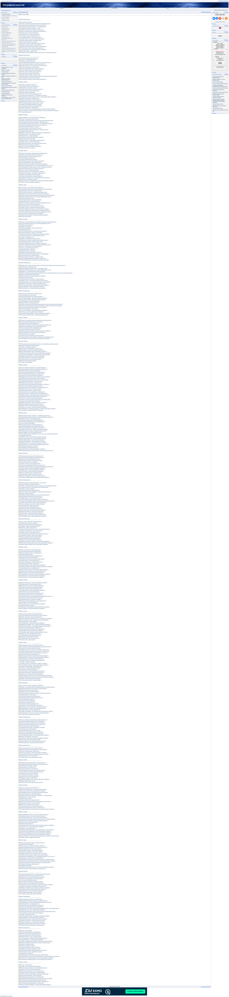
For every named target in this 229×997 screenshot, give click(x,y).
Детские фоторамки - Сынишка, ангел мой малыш (32, 357)
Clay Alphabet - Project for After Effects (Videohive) (32, 912)
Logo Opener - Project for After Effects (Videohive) (32, 410)
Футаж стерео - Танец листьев (28, 639)
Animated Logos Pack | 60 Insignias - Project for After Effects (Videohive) (37, 884)
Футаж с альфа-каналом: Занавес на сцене (218, 97)
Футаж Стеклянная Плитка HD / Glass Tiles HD (31, 154)
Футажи (3, 46)
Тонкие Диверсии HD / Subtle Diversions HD (31, 635)
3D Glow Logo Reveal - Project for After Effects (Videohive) (34, 918)
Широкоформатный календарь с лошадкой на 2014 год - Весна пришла (37, 829)
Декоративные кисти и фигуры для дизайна (31, 599)
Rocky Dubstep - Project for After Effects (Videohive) (32, 171)
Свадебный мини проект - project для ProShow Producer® (34, 817)
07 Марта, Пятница (23, 785)
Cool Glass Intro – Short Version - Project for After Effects (33, 706)
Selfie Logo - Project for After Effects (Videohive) (31, 508)
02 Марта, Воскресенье (24, 927)
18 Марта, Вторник (23, 453)
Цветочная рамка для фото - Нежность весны (31, 899)
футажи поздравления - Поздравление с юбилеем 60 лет (220, 86)
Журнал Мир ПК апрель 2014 (27, 157)
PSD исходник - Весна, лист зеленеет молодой (31, 782)
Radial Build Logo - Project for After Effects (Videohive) (33, 909)
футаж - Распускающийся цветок (28, 59)
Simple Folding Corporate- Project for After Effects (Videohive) (34, 544)
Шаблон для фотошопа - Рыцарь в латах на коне (32, 29)
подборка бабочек (6, 93)
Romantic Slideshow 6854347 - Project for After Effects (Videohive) (35, 313)
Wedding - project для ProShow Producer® (30, 526)
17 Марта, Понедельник (24, 479)
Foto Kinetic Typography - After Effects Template (31, 460)
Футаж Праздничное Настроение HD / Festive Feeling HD (34, 615)
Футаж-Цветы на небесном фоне (28, 266)
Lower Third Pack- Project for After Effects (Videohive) (33, 468)
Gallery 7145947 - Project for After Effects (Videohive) (32, 405)
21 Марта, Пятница (23, 341)
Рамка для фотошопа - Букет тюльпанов (30, 947)
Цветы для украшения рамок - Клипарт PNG (31, 627)
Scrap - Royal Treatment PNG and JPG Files (31, 146)
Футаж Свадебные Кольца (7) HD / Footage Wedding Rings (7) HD (36, 202)
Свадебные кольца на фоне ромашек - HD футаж (32, 160)
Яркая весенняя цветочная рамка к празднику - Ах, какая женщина (36, 795)
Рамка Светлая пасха (26, 435)
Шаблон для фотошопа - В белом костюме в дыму (32, 558)
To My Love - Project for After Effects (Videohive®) (32, 311)
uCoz (11, 996)
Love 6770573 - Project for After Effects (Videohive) (32, 213)
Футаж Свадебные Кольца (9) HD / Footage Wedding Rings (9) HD (36, 196)
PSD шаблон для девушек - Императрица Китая (32, 771)
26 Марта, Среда (22, 184)
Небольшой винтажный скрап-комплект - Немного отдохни (34, 129)
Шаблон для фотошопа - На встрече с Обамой (31, 89)
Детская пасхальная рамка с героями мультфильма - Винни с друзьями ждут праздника (41, 305)
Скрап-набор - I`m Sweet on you (28, 767)
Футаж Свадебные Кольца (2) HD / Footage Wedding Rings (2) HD (36, 244)
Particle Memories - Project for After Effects (30, 709)
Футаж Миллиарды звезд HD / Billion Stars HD (31, 105)
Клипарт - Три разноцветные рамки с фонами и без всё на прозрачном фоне (38, 485)
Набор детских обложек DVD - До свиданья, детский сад (34, 95)
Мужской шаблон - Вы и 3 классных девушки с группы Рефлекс (35, 282)
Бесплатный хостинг (5, 996)
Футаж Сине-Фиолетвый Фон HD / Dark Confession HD (33, 600)
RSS (227, 10)
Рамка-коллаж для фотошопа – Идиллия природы (32, 278)
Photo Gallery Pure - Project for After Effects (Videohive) (33, 288)
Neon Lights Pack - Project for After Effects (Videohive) (33, 603)
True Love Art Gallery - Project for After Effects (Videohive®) (34, 310)
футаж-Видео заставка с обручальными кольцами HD (33, 79)
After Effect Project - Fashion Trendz (29, 50)
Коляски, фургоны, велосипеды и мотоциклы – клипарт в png (35, 651)
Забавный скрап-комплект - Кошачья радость (31, 381)
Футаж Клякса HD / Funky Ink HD (28, 295)
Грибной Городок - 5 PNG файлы (28, 694)
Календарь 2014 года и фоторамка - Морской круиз (32, 391)
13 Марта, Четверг (23, 611)
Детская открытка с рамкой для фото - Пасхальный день (34, 393)
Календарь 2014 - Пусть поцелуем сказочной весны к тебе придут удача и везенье (40, 835)
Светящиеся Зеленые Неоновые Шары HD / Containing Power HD (36, 646)
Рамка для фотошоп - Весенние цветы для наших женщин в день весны (37, 809)
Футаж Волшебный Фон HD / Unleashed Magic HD (32, 426)
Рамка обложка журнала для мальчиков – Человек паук (33, 396)
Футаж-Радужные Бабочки (27, 823)
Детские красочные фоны (27, 277)
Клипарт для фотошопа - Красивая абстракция (31, 587)
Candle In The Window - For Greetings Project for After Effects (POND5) (37, 711)
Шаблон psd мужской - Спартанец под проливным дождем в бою (36, 324)
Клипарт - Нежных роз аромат (28, 661)
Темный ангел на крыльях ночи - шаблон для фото (32, 101)
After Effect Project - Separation (28, 249)
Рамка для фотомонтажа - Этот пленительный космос (33, 326)
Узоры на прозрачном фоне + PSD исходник (31, 293)
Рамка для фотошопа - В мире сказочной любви (32, 511)
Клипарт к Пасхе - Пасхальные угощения (30, 134)
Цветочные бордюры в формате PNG (29, 703)
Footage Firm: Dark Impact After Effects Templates (32, 137)
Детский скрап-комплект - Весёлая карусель (31, 975)
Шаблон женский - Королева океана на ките (31, 584)
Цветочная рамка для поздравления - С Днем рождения (34, 749)
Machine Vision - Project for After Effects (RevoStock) (32, 877)
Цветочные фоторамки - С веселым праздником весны (33, 789)
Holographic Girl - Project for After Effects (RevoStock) (33, 575)
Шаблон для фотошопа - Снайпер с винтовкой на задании (34, 429)
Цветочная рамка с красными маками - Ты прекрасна (33, 482)
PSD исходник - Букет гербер (27, 333)
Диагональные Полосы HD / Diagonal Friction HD (32, 645)
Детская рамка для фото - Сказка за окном (31, 390)
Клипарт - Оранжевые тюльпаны (28, 84)
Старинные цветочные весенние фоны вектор (31, 697)
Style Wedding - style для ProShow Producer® (31, 432)
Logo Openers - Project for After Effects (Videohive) (32, 883)
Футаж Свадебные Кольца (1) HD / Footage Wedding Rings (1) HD (36, 269)
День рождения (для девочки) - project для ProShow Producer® (35, 529)
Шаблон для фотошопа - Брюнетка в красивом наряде (33, 283)
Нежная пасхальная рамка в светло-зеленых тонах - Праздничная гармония (38, 52)
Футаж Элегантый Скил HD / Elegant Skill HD (31, 536)
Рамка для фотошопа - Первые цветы (29, 864)
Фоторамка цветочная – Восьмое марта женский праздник (34, 792)
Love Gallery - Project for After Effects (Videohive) (32, 187)
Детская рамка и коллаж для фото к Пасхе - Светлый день (34, 499)
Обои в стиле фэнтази (7, 85)
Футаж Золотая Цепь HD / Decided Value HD (31, 472)
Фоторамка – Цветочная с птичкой (29, 87)
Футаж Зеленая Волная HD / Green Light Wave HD (32, 68)
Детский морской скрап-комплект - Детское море (32, 983)
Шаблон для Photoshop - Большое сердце (30, 238)
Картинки (4, 35)
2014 (24, 14)
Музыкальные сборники (7, 45)
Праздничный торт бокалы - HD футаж (30, 144)
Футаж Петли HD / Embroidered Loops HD (30, 459)
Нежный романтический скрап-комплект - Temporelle (33, 923)
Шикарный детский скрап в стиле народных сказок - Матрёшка (35, 376)
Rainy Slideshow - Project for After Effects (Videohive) (32, 286)
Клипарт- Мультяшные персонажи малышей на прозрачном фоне (36, 320)
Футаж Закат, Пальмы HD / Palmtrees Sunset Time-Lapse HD (34, 193)
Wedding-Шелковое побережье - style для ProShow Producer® (35, 494)
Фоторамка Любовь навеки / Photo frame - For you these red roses (36, 62)
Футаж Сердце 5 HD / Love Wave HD (29, 755)
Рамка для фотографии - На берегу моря (30, 74)
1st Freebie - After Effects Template (28, 880)
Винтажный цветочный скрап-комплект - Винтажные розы (34, 121)
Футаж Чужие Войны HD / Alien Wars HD (30, 274)
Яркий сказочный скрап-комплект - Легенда (31, 252)
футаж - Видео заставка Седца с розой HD (31, 71)
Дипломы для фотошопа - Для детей (29, 445)
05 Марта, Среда (22, 839)
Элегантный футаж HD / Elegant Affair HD (30, 538)
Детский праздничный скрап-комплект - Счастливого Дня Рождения (36, 123)
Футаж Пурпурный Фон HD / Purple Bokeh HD (31, 70)
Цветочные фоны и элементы (28, 945)
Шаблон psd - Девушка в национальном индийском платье (34, 240)
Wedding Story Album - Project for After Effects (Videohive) (34, 402)
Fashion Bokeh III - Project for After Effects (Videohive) (33, 590)
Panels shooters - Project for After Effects (30, 560)
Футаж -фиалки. (5, 71)
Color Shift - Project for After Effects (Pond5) (30, 739)
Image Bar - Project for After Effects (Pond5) (30, 648)
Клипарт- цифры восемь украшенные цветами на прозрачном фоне (36, 941)
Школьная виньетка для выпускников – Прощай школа (33, 46)
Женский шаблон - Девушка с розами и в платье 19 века (34, 632)
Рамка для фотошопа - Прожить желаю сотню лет (32, 672)
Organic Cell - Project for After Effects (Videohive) (32, 375)
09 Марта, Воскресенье (24, 745)
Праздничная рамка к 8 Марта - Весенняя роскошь (32, 842)
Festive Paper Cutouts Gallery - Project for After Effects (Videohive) (35, 353)
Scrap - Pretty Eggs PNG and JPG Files (30, 169)
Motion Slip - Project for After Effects (29, 777)
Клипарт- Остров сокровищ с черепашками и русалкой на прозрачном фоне (38, 221)
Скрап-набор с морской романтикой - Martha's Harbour (33, 979)
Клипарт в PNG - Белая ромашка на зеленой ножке (32, 140)
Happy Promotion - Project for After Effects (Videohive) (33, 448)
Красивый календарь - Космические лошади (31, 37)
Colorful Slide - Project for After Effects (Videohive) (32, 890)
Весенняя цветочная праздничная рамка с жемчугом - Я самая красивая (37, 819)
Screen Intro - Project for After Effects (29, 822)
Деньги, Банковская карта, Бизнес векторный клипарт (33, 31)
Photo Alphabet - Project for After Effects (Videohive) (32, 917)
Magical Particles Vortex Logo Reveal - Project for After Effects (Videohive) (37, 677)
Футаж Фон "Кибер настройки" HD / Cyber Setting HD (33, 722)
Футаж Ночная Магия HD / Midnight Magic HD (31, 327)
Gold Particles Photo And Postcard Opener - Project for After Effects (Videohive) (38, 96)
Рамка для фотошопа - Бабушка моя (29, 107)
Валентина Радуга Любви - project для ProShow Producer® (34, 820)
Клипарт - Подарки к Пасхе (27, 237)
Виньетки (4, 31)
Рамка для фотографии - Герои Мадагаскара (31, 666)
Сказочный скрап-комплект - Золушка (30, 126)
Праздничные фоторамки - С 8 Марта (29, 774)
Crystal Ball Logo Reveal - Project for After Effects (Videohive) (34, 664)
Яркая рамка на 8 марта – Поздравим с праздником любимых (35, 915)
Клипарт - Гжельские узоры (27, 944)
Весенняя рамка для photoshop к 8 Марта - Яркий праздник (34, 954)
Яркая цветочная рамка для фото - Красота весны (32, 807)
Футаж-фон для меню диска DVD (220, 92)
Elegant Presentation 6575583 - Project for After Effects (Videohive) (35, 330)
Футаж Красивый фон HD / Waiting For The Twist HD (33, 427)
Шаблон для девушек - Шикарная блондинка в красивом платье (35, 132)
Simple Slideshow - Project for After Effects (30, 301)
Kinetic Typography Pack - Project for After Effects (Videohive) (34, 738)
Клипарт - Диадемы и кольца (27, 914)
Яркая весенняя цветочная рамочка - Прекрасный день (34, 688)
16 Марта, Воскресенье (24, 518)
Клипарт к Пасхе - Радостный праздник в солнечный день (34, 280)
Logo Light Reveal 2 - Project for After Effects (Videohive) (33, 49)
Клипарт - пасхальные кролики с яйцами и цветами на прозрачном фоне (37, 687)
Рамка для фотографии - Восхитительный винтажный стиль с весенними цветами (40, 908)
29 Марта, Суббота (23, 81)
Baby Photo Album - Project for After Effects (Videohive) (33, 564)
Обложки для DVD (6, 42)
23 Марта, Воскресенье (24, 290)
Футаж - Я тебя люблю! (26, 964)
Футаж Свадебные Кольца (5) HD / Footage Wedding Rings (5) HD (36, 211)
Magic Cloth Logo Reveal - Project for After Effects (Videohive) (34, 569)
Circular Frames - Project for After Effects (30, 90)
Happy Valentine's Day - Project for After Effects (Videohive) (34, 582)
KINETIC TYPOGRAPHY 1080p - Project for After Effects (33, 502)
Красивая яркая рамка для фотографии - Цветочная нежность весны (37, 450)
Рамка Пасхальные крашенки (28, 92)
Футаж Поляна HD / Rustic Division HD (29, 323)
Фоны (3, 39)
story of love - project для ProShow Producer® (31, 521)
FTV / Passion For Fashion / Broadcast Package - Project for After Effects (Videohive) (39, 110)
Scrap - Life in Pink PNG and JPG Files (29, 247)
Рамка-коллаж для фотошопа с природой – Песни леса (33, 243)
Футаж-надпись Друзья (218, 103)
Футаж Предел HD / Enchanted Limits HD (30, 506)
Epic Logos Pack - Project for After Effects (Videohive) (33, 845)
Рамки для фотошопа (6, 81)
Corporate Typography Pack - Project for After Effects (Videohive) (35, 177)
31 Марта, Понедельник (24, 19)
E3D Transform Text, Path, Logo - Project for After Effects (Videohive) (36, 675)
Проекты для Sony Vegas (7, 49)
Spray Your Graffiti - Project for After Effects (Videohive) (33, 790)
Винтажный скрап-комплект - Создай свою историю (33, 770)
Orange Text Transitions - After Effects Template (31, 851)
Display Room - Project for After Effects (29, 32)
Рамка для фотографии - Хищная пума (30, 751)
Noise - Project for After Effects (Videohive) (30, 401)
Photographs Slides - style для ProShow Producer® (32, 205)
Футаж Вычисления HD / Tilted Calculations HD (31, 424)
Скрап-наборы (5, 33)
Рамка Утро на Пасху (26, 226)
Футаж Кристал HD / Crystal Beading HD (30, 568)
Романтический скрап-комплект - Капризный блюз (32, 925)
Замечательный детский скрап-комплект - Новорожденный (34, 253)
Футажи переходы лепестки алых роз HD (30, 714)
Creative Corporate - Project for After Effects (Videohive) (33, 889)
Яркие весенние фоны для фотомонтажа (30, 696)
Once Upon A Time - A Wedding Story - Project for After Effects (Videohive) (37, 180)
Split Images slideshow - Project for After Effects (31, 227)
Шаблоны (4, 28)
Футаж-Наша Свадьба (26, 111)
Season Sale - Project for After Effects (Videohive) (32, 673)
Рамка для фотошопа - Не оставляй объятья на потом (33, 143)
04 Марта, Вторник (23, 871)
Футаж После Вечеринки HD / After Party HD (31, 588)
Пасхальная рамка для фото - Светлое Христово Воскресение (35, 874)
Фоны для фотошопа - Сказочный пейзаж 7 (31, 549)
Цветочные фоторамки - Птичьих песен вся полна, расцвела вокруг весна (38, 911)
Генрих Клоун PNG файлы (27, 844)
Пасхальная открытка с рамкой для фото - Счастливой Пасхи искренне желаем (39, 343)
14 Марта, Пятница (23, 579)
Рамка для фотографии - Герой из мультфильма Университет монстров (37, 500)
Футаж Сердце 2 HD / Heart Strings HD (29, 787)
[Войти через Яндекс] (220, 18)
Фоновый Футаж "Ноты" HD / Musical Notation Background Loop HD (36, 902)
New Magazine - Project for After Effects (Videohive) (32, 350)
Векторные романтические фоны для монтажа (31, 597)
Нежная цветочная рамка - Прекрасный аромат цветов (33, 430)
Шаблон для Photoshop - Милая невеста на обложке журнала (35, 234)
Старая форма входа (220, 21)
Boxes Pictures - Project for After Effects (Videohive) (32, 577)
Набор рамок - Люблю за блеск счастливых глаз (32, 47)
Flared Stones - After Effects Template (29, 636)
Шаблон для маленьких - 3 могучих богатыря (31, 530)
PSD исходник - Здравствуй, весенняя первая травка (33, 514)
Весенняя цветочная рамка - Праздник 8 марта (32, 881)
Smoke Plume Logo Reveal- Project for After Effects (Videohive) (35, 657)
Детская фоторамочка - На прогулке (29, 308)
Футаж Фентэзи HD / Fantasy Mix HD (29, 557)
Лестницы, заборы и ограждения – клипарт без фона (33, 43)
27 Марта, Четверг (23, 150)
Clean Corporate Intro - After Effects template (31, 793)
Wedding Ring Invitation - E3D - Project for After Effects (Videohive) (35, 624)
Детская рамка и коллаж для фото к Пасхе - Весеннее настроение (36, 166)
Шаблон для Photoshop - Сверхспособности (31, 99)
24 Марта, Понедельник (24, 262)
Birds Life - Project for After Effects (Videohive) (31, 539)
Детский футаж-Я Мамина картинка (29, 447)
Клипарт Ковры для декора (27, 131)
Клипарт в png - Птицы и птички (28, 796)
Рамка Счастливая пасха (27, 224)
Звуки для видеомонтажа (7, 43)
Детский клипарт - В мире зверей (28, 621)
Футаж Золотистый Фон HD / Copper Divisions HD (32, 733)
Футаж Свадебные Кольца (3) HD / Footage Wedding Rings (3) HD (36, 223)
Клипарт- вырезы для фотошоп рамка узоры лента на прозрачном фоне (37, 195)
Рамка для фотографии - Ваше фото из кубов (31, 385)
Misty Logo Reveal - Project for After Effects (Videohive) (33, 275)
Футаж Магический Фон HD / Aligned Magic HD (31, 613)
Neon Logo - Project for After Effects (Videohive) (31, 397)
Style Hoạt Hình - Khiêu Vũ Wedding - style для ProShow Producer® (36, 491)
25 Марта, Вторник (23, 219)
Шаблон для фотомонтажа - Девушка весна (31, 44)
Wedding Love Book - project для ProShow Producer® (33, 816)
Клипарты (4, 36)
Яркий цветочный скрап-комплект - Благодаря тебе (33, 378)
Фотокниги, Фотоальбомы (8, 41)
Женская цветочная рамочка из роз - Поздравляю (32, 721)
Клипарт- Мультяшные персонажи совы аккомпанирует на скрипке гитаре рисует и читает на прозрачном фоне (46, 272)
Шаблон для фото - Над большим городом (30, 418)
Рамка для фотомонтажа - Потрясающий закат (31, 878)
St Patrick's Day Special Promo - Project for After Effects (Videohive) (36, 831)
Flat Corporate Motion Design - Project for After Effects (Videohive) (35, 834)
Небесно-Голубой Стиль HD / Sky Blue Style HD (32, 875)
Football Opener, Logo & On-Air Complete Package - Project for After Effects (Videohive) (40, 956)
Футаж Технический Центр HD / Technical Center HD (33, 372)
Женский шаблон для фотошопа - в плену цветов (32, 373)
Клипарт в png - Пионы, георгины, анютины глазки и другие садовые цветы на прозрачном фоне (43, 265)
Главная (62, 8)
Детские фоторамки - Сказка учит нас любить (31, 232)
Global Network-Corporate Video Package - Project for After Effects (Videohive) (38, 408)
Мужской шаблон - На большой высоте (30, 903)
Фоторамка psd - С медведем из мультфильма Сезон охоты (35, 444)
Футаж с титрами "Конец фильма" (220, 83)
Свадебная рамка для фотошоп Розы (29, 57)
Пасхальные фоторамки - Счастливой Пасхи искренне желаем (35, 354)
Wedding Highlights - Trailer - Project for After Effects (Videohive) (35, 779)
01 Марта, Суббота (23, 962)
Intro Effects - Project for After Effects (29, 602)
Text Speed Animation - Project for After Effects (31, 162)
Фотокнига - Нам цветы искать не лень (30, 804)
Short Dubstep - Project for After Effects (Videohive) (32, 572)
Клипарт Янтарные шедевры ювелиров (30, 345)
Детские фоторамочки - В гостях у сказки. (30, 730)
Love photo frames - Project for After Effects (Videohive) (33, 510)
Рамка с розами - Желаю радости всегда (30, 837)
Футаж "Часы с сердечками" (8, 89)
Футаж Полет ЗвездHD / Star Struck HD (30, 591)
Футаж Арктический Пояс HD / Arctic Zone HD (31, 496)
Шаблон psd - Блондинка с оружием (29, 179)
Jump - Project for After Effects (28, 423)
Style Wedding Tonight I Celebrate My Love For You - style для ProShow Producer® (39, 433)
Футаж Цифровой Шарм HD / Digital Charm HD (31, 555)
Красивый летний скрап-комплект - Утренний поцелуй (33, 26)
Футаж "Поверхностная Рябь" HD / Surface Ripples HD (33, 367)
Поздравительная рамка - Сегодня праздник (31, 892)
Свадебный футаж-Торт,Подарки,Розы (30, 86)
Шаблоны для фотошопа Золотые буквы (218, 94)
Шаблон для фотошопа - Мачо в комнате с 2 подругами (34, 853)
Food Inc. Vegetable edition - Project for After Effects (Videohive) (35, 477)
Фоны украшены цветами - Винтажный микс (31, 552)
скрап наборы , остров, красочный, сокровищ (31, 757)
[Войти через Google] (223, 18)
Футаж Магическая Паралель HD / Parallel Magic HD (33, 421)
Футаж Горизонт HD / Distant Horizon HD (30, 484)
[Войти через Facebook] (217, 18)
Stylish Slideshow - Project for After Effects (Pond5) (32, 742)
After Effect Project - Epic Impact (28, 250)
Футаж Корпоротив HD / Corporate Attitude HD (31, 524)
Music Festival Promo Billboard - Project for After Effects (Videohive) (36, 984)
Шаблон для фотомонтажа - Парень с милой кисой (32, 356)
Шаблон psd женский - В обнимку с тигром (31, 948)
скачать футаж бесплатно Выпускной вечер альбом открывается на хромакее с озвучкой (219, 101)
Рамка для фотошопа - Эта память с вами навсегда (33, 173)
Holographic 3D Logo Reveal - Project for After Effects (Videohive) (35, 338)
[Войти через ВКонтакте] (214, 18)
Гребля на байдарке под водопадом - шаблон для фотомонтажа (35, 942)
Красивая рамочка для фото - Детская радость (32, 594)
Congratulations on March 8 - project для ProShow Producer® (34, 814)
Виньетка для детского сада (27, 198)
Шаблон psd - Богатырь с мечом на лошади (31, 388)
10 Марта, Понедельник (24, 717)
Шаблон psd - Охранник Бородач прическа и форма (33, 271)
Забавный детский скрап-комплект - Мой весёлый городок (34, 764)
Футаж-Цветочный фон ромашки (28, 360)
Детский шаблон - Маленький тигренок (30, 725)
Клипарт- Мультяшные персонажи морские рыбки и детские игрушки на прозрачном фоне (41, 304)
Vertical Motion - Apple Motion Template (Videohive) (32, 658)
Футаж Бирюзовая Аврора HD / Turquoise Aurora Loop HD (34, 847)
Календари (4, 29)
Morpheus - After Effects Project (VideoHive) (30, 174)
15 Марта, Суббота (23, 547)
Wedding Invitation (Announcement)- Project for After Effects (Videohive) (36, 566)
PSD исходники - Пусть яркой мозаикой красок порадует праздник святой (38, 108)
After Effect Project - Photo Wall (28, 138)
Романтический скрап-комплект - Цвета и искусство (33, 762)
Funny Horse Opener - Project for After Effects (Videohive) (34, 752)
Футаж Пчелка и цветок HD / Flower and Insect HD (32, 168)
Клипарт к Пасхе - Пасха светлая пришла (30, 463)
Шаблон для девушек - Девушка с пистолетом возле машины (35, 541)
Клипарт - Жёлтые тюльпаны (27, 488)
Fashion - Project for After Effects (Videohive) (31, 966)
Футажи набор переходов (27, 554)
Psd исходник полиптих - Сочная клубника (31, 680)
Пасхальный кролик (25, 229)
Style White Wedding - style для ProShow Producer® (32, 439)
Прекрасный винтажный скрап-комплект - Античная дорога (34, 379)
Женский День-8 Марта (26, 865)
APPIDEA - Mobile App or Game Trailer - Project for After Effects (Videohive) (37, 867)
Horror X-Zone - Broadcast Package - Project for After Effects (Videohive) (37, 957)
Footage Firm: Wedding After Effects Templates (31, 104)
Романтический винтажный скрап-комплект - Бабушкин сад (34, 981)
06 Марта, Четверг (23, 811)
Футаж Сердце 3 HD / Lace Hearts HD (29, 776)
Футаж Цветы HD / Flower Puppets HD (29, 505)
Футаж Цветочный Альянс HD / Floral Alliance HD (32, 593)
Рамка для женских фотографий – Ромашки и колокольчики (34, 973)
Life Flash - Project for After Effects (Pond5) (30, 667)
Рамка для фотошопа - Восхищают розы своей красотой (34, 153)
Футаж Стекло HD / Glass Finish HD (29, 523)
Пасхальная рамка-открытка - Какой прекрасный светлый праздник (36, 189)
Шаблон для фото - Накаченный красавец (30, 969)
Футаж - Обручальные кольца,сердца (29, 118)
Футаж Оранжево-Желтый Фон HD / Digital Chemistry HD (34, 719)
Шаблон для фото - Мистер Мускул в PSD (219, 80)
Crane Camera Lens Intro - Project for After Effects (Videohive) (34, 619)
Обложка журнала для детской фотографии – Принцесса (34, 442)
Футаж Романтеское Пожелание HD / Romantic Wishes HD (34, 387)
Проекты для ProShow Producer (9, 51)
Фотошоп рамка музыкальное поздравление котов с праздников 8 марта (37, 859)
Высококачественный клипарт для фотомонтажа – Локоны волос (36, 801)
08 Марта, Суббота (23, 759)
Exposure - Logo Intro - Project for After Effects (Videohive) (34, 407)
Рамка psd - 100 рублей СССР (28, 702)
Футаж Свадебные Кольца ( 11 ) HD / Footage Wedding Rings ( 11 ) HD (37, 165)
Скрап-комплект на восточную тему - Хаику (31, 128)
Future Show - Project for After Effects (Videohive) (32, 685)
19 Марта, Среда (22, 412)
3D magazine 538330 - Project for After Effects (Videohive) (34, 351)
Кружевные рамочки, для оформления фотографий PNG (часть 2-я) (36, 596)
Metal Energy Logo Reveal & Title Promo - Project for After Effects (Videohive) (38, 860)
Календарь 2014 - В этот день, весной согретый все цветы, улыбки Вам (37, 825)
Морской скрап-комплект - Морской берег (30, 931)
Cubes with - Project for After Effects (29, 669)
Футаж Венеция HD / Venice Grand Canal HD (31, 848)
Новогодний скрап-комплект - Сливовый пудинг (32, 256)
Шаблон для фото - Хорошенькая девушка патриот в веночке (35, 394)
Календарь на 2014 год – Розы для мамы (30, 802)
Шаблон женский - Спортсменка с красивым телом (32, 660)
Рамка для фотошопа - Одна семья (29, 736)
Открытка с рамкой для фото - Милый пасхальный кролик (34, 314)
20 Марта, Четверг (23, 364)
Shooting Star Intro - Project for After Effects (30, 370)
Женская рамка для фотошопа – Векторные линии (32, 629)
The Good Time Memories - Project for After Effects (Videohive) (35, 285)
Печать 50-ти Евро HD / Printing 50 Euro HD (31, 933)
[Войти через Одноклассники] (226, 18)
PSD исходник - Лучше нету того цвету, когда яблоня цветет (35, 712)
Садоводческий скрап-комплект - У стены (30, 28)
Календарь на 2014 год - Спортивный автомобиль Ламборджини (35, 625)
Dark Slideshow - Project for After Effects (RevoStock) (33, 608)
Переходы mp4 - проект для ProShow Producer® (32, 585)
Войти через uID (220, 14)
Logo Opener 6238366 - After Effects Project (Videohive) (33, 299)
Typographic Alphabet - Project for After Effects (31, 199)
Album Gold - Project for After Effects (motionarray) (32, 905)
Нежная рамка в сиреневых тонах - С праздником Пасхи (34, 268)
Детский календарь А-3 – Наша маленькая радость (32, 235)
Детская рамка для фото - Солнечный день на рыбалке (33, 230)
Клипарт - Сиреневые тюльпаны (28, 346)
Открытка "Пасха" (6, 91)
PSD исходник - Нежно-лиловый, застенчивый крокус (33, 868)
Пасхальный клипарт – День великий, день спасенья (33, 441)
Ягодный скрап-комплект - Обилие (29, 765)
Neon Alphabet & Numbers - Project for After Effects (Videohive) (35, 734)
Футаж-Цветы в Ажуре (26, 798)
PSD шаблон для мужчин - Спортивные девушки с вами (34, 192)
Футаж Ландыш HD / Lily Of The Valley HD (30, 329)
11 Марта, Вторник (23, 682)
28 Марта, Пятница (23, 114)
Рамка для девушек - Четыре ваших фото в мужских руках (34, 487)
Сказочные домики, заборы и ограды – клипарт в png (33, 724)
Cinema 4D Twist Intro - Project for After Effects (31, 535)
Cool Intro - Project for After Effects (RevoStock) (31, 705)
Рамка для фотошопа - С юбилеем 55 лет (218, 77)
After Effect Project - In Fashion (28, 147)
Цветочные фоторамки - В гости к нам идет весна (32, 970)
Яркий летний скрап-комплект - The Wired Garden (32, 976)
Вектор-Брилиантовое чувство (28, 780)
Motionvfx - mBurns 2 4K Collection (28, 527)
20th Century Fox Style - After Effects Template (31, 951)
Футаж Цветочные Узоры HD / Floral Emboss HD (32, 455)
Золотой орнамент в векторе (27, 699)
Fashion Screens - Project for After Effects (30, 141)
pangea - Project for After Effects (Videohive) (31, 678)
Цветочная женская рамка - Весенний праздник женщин (34, 967)
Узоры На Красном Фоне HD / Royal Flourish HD (32, 906)
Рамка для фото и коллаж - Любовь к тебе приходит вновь (34, 854)
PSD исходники (5, 32)
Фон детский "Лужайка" (218, 81)
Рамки (3, 26)
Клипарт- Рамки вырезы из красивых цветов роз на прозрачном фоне (37, 120)
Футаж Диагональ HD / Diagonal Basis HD (30, 490)
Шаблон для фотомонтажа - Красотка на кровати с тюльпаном (35, 887)
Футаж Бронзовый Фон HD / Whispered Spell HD (32, 296)
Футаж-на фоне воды (26, 216)
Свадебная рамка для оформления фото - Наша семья (33, 950)
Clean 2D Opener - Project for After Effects (30, 34)
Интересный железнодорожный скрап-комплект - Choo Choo (35, 384)
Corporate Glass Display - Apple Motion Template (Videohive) (34, 655)
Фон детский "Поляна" (218, 108)
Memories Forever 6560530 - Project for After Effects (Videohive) (35, 606)
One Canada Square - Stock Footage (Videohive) (32, 806)
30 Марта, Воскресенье (24, 55)
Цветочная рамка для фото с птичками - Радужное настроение (35, 693)
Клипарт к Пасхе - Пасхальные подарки (30, 532)
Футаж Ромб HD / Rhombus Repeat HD (30, 302)
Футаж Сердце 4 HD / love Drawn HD (29, 773)
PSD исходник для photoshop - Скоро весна (31, 348)
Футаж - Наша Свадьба (26, 930)
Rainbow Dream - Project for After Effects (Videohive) (32, 469)
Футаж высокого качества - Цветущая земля (31, 190)
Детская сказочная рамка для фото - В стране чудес (33, 465)
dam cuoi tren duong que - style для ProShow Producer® (33, 438)
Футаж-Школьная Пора (26, 22)
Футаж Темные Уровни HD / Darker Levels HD (31, 474)
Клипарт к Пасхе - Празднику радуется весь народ (32, 207)
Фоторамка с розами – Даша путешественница (32, 850)
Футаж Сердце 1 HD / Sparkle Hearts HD (30, 799)
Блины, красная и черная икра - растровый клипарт (33, 972)
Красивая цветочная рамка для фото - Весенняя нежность (34, 533)
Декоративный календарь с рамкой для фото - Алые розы (34, 652)
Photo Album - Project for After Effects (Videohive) (32, 630)
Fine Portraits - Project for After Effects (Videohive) (32, 513)
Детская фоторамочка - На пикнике (29, 462)
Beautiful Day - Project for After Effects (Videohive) (32, 857)
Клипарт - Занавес (6, 70)
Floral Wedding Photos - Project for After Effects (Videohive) (34, 298)
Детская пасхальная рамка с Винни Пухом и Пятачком (33, 307)
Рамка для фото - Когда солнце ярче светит (31, 359)
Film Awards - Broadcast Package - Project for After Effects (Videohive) (36, 959)
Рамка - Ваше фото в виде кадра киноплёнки (31, 616)
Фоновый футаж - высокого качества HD (30, 77)
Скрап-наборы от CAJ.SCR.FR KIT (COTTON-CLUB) (8, 98)
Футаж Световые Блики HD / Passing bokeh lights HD (33, 64)
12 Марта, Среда (22, 642)
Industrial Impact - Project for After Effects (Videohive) (32, 622)
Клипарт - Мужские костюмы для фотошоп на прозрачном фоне (35, 399)
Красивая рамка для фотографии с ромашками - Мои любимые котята (37, 336)
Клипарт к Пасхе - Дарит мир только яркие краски (32, 38)
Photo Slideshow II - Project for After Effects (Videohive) (33, 332)
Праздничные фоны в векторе (28, 700)
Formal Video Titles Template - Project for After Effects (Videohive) (35, 574)
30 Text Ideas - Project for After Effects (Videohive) (32, 471)
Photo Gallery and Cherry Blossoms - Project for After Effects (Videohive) (37, 417)
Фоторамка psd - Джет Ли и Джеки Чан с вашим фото (33, 117)
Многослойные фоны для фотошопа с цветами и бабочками (35, 259)
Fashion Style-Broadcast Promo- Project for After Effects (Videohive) (36, 832)
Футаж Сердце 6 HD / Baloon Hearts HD (30, 691)
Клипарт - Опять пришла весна (28, 828)
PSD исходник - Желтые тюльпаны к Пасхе (31, 156)
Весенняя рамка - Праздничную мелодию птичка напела (34, 163)
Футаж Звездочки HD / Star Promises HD (30, 654)
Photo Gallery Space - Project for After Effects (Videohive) (33, 516)
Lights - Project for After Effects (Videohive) (30, 182)
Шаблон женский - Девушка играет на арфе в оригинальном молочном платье (39, 76)
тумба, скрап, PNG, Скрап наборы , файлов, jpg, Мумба (34, 663)
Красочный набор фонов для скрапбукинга (31, 551)
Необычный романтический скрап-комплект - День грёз (34, 125)
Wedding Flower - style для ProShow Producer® (31, 497)
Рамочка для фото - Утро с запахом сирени (31, 936)
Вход (167, 8)
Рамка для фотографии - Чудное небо (29, 563)
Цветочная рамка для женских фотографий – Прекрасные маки (35, 862)
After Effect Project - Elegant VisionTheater (30, 201)
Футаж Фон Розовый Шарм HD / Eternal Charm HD (32, 457)
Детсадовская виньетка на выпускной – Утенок (32, 102)
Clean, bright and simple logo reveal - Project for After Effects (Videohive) (37, 542)
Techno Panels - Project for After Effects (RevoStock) (32, 670)
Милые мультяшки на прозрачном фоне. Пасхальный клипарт (35, 210)
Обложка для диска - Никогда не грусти (30, 638)
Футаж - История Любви (26, 362)
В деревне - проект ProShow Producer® (30, 35)
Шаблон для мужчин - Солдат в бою (29, 690)
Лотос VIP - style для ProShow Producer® (30, 204)
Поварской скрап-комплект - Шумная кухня (31, 382)
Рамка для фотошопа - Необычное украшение (31, 561)
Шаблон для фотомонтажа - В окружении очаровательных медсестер (37, 466)
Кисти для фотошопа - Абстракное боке (30, 255)
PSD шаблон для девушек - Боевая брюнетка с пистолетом (34, 754)
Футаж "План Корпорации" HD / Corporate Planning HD (33, 571)
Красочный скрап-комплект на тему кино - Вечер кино (33, 25)
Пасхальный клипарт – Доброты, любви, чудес (31, 241)
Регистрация (114, 8)
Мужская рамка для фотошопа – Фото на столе (32, 404)
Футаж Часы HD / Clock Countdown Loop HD (31, 93)
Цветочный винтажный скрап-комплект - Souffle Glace (33, 258)
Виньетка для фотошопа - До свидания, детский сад (33, 727)
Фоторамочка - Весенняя (27, 953)
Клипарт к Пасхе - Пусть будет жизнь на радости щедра (34, 65)
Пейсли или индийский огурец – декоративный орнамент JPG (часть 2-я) (37, 856)
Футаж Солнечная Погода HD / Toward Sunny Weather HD (34, 369)
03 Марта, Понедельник (24, 896)
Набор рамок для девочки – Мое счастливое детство (33, 708)
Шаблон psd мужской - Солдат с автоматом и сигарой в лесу (35, 649)
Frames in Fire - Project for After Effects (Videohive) (32, 826)
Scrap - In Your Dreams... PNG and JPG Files (31, 246)
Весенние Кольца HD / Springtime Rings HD (31, 935)
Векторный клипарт (6, 38)
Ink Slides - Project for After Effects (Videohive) (31, 893)
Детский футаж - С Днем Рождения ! (29, 135)
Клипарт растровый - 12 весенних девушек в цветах (33, 920)
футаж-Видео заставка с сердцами (29, 41)
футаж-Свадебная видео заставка (29, 159)
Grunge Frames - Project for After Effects (30, 73)
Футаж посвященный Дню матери (220, 87)
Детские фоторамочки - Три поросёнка (30, 67)
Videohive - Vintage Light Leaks (28, 60)
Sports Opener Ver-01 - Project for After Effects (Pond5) (33, 741)
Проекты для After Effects (7, 48)
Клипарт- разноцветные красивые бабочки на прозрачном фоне (35, 23)
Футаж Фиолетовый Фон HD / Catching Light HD (31, 748)
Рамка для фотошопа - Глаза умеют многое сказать (33, 475)
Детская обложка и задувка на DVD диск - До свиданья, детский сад (36, 618)
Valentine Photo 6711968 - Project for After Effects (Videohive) (34, 214)
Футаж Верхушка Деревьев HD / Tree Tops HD (31, 321)
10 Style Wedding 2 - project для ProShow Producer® (32, 503)
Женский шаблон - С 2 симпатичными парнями (32, 939)
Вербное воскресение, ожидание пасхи (30, 98)
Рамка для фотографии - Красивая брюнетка (31, 176)
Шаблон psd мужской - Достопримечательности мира (33, 886)
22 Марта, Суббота (23, 317)
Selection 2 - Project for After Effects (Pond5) (31, 633)
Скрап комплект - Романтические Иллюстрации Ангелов (34, 938)
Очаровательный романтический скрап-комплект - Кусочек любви (36, 978)
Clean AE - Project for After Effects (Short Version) (32, 731)
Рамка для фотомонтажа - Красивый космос (31, 40)
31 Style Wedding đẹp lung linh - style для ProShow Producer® (34, 208)
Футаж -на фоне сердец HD (27, 493)
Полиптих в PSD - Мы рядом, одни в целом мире (32, 335)
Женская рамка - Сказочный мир (28, 728)
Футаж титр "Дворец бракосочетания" (6, 79)
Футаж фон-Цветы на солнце (27, 605)
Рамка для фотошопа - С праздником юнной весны (32, 921)
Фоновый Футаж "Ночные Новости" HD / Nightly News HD (34, 900)
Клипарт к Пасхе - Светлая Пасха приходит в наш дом (33, 436)
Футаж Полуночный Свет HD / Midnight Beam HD (32, 420)
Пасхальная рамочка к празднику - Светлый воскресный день (35, 415)
